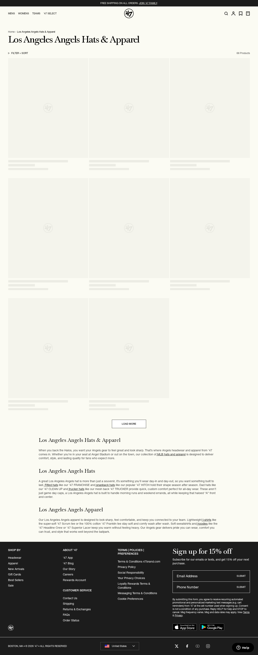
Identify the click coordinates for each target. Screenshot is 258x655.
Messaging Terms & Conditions (137, 593)
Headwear (14, 558)
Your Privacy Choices (131, 578)
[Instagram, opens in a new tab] (208, 646)
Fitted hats (51, 485)
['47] (129, 13)
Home (11, 31)
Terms (246, 612)
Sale (11, 585)
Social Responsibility (131, 572)
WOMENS (23, 13)
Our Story (69, 569)
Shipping (68, 603)
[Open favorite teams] (241, 13)
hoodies (202, 523)
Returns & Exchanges (77, 609)
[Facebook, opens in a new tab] (187, 646)
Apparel (13, 563)
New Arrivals (16, 569)
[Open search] (226, 13)
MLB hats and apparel (171, 454)
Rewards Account (74, 580)
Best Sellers (15, 580)
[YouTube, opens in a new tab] (198, 646)
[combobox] (119, 646)
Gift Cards (14, 574)
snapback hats (105, 485)
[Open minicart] (248, 13)
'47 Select (50, 13)
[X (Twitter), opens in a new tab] (177, 646)
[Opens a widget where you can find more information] (243, 648)
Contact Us (70, 598)
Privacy (178, 615)
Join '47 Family (148, 3)
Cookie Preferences (130, 599)
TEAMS (36, 13)
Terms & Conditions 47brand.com (139, 561)
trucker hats (76, 489)
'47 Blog (68, 563)
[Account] (233, 13)
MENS (11, 13)
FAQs (66, 615)
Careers (68, 574)
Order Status (71, 620)
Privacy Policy (127, 567)
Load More (129, 423)
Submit (241, 575)
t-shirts (206, 520)
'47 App (68, 558)
